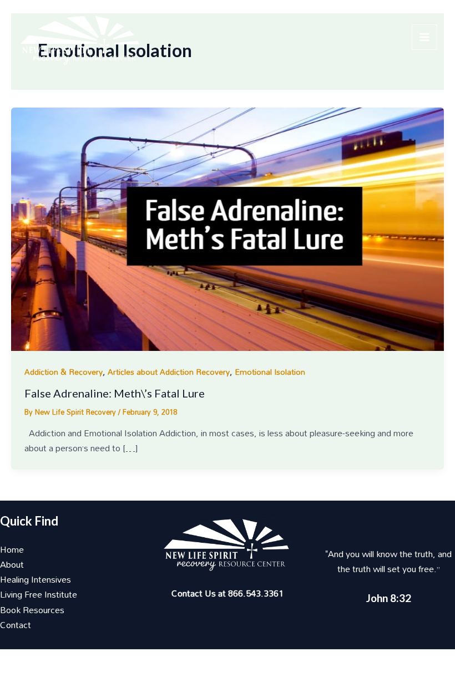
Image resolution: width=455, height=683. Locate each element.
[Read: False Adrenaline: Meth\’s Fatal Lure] (227, 228)
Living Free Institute (38, 594)
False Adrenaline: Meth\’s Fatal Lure (114, 393)
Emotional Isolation (270, 371)
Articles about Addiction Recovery (169, 371)
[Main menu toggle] (424, 37)
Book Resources (32, 610)
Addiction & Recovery (63, 371)
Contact (15, 625)
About (12, 564)
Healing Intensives (35, 579)
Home (12, 549)
